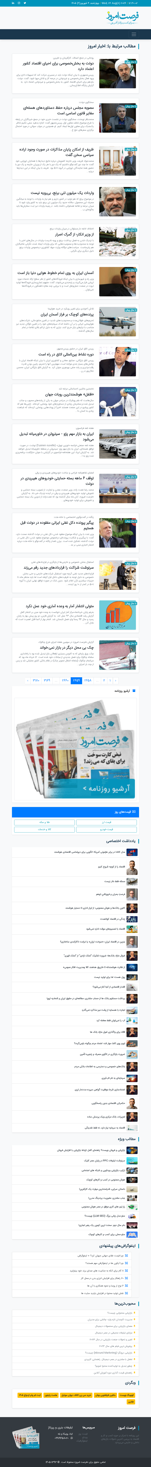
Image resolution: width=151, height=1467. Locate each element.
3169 (47, 680)
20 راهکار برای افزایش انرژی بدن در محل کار (102, 1278)
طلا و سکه (44, 822)
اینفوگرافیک (81, 1441)
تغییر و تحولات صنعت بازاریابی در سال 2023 (111, 1340)
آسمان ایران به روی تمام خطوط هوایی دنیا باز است (55, 273)
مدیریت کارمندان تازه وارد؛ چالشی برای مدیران (110, 1320)
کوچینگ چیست (127, 1395)
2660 (65, 680)
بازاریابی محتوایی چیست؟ (119, 1313)
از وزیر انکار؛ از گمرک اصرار (74, 235)
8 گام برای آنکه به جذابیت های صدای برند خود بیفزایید (97, 1271)
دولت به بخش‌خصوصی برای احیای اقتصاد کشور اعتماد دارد (58, 66)
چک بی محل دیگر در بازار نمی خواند (67, 648)
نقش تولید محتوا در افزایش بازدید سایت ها (102, 1293)
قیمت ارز (106, 822)
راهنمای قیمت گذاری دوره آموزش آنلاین (113, 1373)
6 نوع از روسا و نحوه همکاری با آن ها (105, 1286)
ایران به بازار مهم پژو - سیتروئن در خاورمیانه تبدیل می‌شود (57, 437)
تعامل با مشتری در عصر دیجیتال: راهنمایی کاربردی (108, 1359)
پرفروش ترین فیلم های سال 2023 (115, 1346)
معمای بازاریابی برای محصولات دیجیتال (113, 1326)
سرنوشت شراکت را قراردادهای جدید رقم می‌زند (59, 568)
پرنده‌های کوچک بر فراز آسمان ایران (67, 315)
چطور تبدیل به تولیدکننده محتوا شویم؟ (113, 1366)
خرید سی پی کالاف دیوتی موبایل (76, 1395)
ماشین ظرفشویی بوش (105, 1395)
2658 (87, 680)
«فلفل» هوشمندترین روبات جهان (69, 395)
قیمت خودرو (106, 829)
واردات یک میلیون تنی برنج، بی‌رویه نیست (62, 193)
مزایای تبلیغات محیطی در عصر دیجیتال (113, 1333)
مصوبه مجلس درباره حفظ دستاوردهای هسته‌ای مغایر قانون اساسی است (58, 111)
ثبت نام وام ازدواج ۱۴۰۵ (30, 1395)
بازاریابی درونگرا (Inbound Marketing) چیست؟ (108, 1353)
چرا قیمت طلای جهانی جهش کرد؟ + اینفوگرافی (101, 1256)
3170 (36, 680)
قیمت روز (83, 1434)
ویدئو (84, 1437)
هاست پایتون (51, 1395)
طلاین (131, 1402)
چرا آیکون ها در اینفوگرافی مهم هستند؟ (104, 1263)
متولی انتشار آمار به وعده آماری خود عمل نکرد (60, 606)
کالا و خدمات (44, 829)
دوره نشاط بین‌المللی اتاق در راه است (66, 355)
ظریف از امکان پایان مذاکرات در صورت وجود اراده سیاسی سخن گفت (57, 152)
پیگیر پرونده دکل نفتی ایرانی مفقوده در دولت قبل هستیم (57, 525)
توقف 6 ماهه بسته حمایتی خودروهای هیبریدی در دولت (57, 481)
